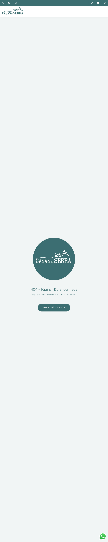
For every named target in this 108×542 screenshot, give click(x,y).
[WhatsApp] (105, 3)
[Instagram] (92, 3)
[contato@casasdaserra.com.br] (11, 3)
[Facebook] (98, 3)
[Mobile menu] (104, 10)
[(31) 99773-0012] (3, 3)
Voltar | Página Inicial (54, 307)
